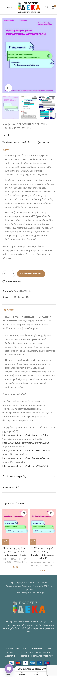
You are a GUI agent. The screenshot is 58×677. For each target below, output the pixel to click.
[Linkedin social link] (23, 297)
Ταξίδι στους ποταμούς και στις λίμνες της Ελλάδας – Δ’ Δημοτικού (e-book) (42, 553)
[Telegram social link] (27, 297)
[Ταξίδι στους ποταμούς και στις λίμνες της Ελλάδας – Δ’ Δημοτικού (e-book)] (43, 527)
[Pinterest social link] (19, 297)
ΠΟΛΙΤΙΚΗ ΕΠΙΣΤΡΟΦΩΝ (25, 652)
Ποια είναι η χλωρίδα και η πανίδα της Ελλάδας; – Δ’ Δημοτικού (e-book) (15, 551)
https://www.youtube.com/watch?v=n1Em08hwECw (26, 450)
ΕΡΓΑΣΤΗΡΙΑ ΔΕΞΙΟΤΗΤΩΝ (32, 124)
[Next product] (12, 135)
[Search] (46, 7)
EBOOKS (6, 128)
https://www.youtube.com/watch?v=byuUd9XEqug (25, 443)
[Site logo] (29, 7)
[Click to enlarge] (8, 88)
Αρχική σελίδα (9, 124)
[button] (5, 56)
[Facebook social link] (11, 297)
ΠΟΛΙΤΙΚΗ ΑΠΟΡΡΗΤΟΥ (44, 656)
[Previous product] (4, 135)
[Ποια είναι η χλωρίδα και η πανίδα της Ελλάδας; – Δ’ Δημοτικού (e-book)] (15, 527)
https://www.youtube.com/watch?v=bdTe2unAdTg (25, 435)
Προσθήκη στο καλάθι (31, 274)
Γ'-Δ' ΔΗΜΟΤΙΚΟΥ (22, 128)
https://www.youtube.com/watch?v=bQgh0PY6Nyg (25, 458)
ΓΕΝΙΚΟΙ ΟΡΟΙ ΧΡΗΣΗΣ (25, 656)
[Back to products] (8, 135)
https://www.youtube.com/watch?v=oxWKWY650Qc (26, 466)
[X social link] (15, 297)
